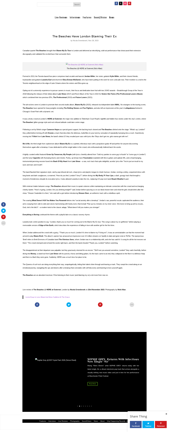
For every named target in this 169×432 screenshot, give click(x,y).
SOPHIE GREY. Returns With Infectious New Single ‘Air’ (113, 360)
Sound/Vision (100, 17)
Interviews (75, 17)
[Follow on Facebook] (116, 3)
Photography (74, 421)
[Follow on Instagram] (125, 3)
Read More (92, 384)
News (111, 17)
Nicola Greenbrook (80, 40)
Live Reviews (61, 17)
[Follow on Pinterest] (129, 3)
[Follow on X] (120, 3)
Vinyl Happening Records (116, 421)
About (102, 421)
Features (87, 17)
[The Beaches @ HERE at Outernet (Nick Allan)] (84, 65)
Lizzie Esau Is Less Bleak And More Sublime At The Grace (48, 297)
